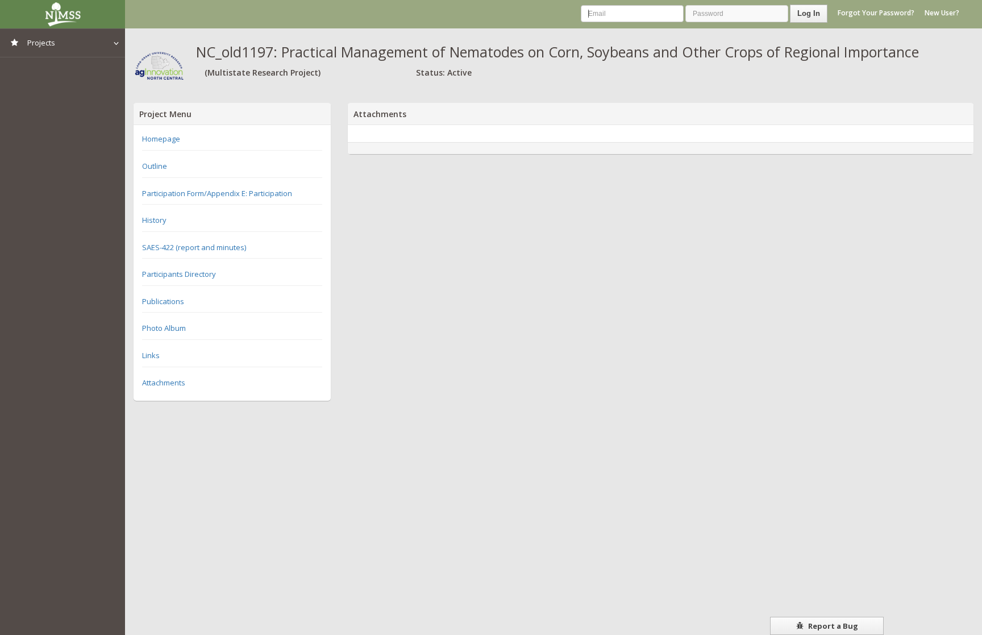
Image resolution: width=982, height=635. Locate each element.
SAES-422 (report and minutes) (194, 247)
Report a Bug (832, 626)
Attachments (163, 382)
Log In (808, 13)
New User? (942, 13)
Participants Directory (179, 274)
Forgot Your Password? (876, 13)
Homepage (161, 139)
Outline (154, 166)
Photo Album (164, 328)
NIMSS (62, 14)
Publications (163, 301)
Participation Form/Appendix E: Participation (217, 193)
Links (151, 355)
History (154, 220)
